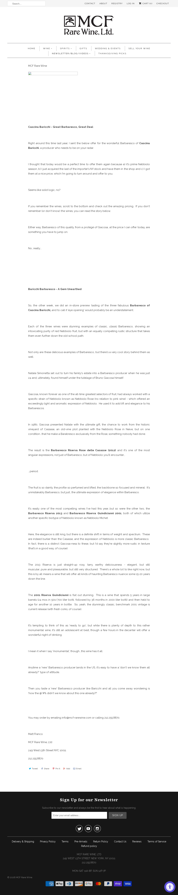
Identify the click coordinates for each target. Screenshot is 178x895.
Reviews (136, 841)
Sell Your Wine (139, 48)
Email (78, 768)
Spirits (65, 48)
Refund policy (89, 846)
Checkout (162, 3)
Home (31, 48)
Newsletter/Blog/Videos (70, 53)
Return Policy (100, 841)
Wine (46, 48)
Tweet (35, 768)
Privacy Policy (48, 841)
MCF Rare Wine (24, 877)
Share (46, 768)
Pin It (57, 768)
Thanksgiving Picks (112, 53)
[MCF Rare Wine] (89, 25)
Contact (90, 3)
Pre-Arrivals (80, 841)
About (103, 3)
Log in (131, 3)
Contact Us (120, 841)
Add (68, 768)
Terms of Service (156, 841)
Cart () (147, 3)
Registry (117, 3)
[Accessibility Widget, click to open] (169, 886)
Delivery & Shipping (23, 841)
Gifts (83, 48)
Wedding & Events (108, 48)
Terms (65, 841)
